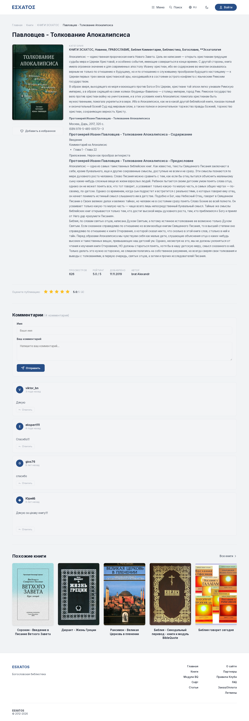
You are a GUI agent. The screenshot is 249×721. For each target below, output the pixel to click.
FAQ (234, 682)
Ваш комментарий (29, 338)
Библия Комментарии (146, 49)
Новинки (101, 49)
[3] (56, 292)
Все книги (226, 556)
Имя (19, 323)
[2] (51, 292)
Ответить (27, 409)
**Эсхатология (210, 49)
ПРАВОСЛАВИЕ (118, 49)
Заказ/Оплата (227, 687)
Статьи (193, 687)
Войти (228, 7)
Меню (160, 7)
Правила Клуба (227, 676)
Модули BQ (191, 676)
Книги (29, 25)
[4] (62, 292)
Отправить (33, 368)
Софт (195, 682)
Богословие (190, 49)
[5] (67, 292)
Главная (17, 25)
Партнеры (230, 671)
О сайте (231, 666)
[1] (45, 292)
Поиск (178, 7)
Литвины (231, 692)
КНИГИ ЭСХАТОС (48, 25)
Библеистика (172, 49)
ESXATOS (21, 667)
